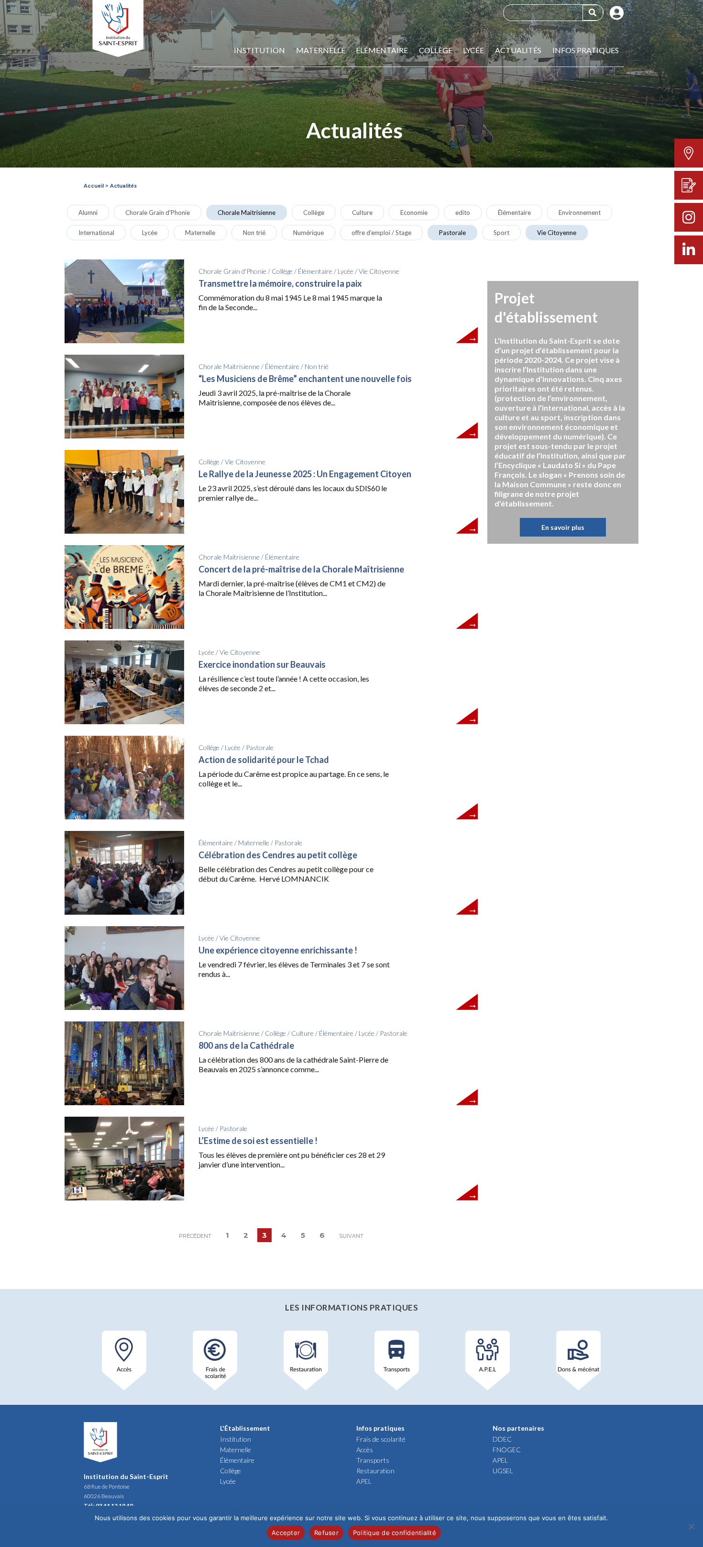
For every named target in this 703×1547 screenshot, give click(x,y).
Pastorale (452, 232)
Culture (362, 212)
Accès (364, 1450)
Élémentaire (514, 212)
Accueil (94, 186)
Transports (372, 1460)
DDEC (502, 1439)
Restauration (375, 1471)
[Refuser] (691, 1526)
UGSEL (503, 1471)
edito (462, 212)
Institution (259, 50)
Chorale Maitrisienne (246, 212)
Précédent (195, 1236)
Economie (414, 212)
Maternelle (320, 50)
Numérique (308, 232)
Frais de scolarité (381, 1439)
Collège (435, 50)
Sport (501, 232)
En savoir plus (562, 527)
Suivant (351, 1236)
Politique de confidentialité (394, 1532)
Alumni (88, 212)
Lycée (473, 50)
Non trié (254, 232)
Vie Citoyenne (556, 232)
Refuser (326, 1532)
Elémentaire (382, 50)
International (96, 232)
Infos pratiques (585, 50)
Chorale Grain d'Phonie (157, 212)
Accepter (286, 1532)
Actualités (518, 50)
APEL (364, 1481)
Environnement (580, 212)
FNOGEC (507, 1450)
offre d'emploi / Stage (381, 232)
